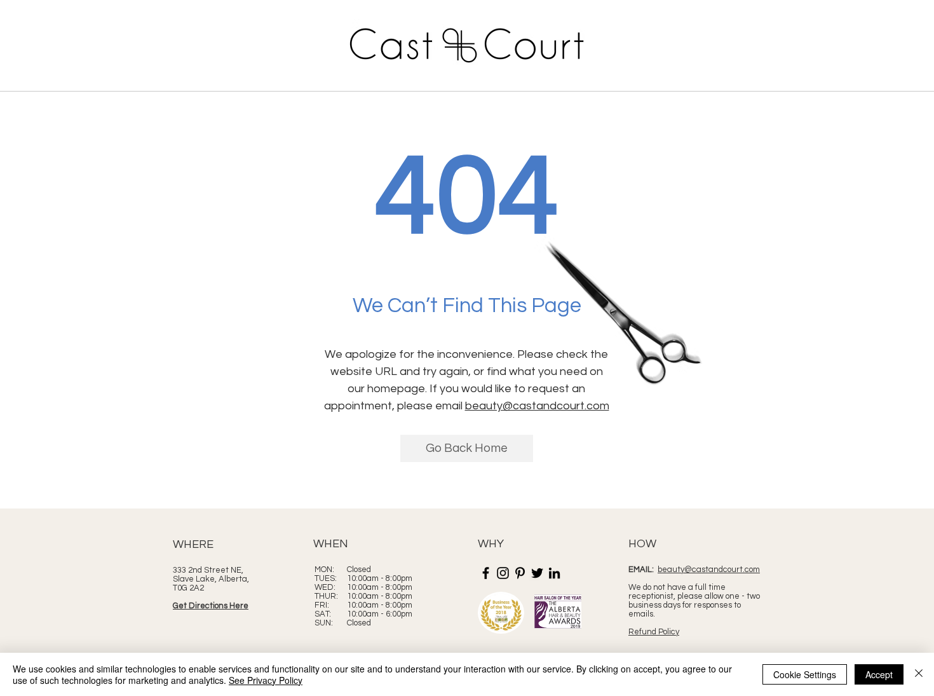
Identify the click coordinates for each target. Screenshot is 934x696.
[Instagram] (503, 573)
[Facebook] (486, 573)
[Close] (918, 674)
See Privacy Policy (265, 680)
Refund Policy (653, 631)
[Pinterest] (520, 573)
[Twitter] (537, 573)
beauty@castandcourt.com (537, 406)
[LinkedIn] (554, 573)
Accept (879, 674)
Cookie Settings (804, 674)
